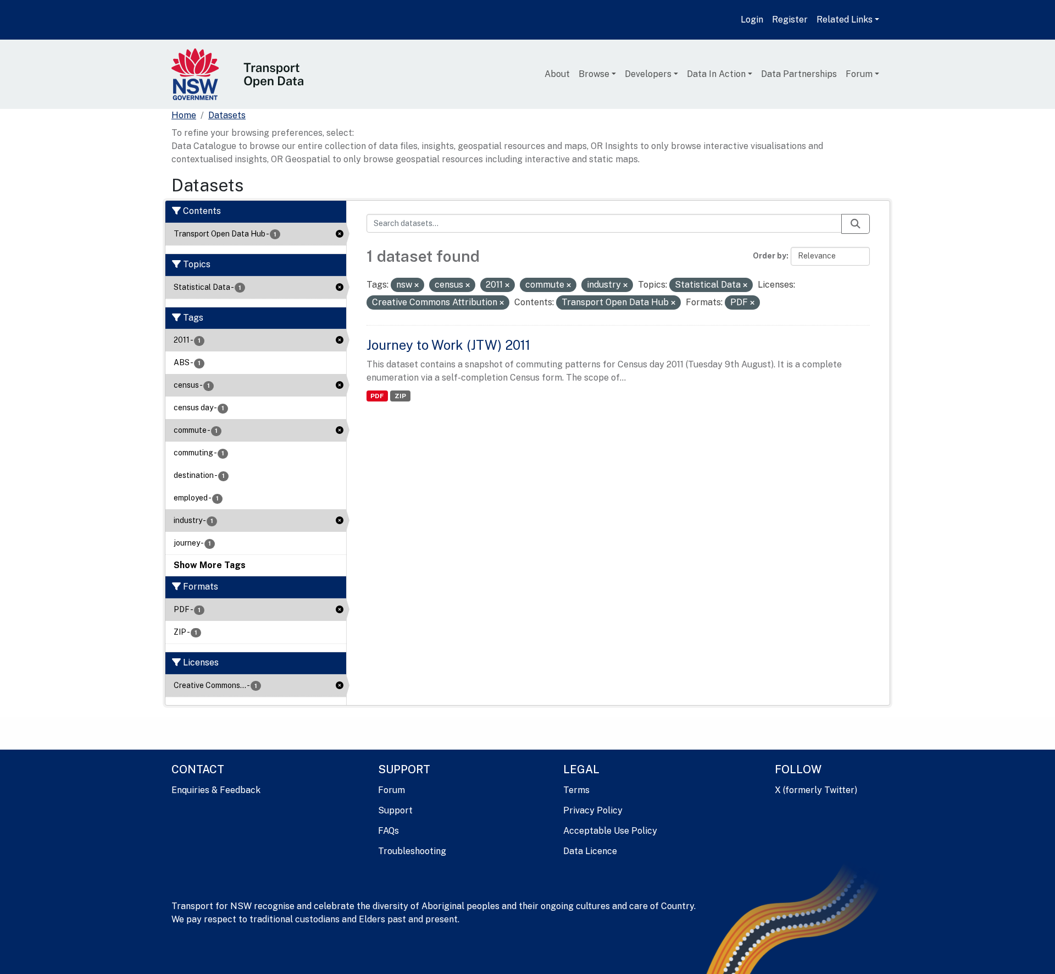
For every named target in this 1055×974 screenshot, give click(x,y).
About (557, 74)
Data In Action (716, 74)
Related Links (845, 19)
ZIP (400, 396)
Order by (769, 255)
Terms (576, 790)
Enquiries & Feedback (215, 790)
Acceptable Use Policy (610, 831)
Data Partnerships (799, 74)
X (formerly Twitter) (816, 790)
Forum (859, 74)
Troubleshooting (412, 851)
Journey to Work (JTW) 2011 (448, 345)
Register (790, 19)
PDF (377, 396)
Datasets (227, 115)
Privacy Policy (593, 810)
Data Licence (590, 851)
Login (752, 19)
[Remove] (416, 285)
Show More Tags (210, 565)
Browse (594, 74)
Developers (648, 74)
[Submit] (855, 224)
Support (395, 810)
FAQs (388, 831)
